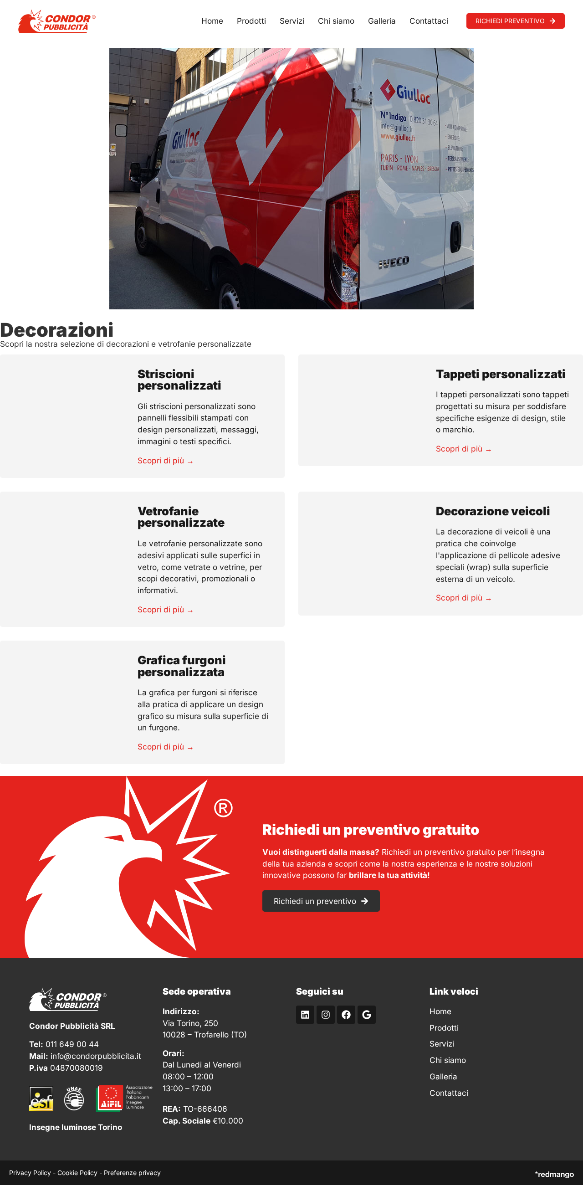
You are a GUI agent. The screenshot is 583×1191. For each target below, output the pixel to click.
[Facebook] (346, 1015)
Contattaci (428, 21)
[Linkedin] (305, 1015)
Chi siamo (336, 21)
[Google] (367, 1015)
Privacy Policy (30, 1172)
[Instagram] (326, 1015)
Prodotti (251, 21)
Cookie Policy (77, 1172)
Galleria (382, 21)
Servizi (292, 21)
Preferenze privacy (132, 1172)
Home (212, 21)
